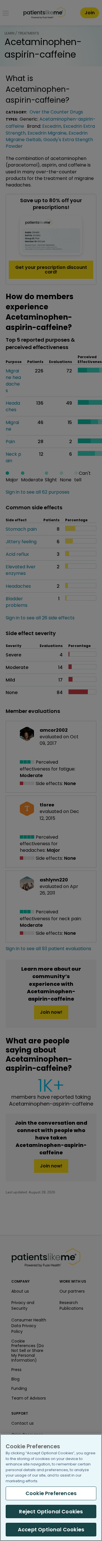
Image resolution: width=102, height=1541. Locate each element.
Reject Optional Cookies (51, 1511)
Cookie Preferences (51, 1493)
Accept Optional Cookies (51, 1529)
